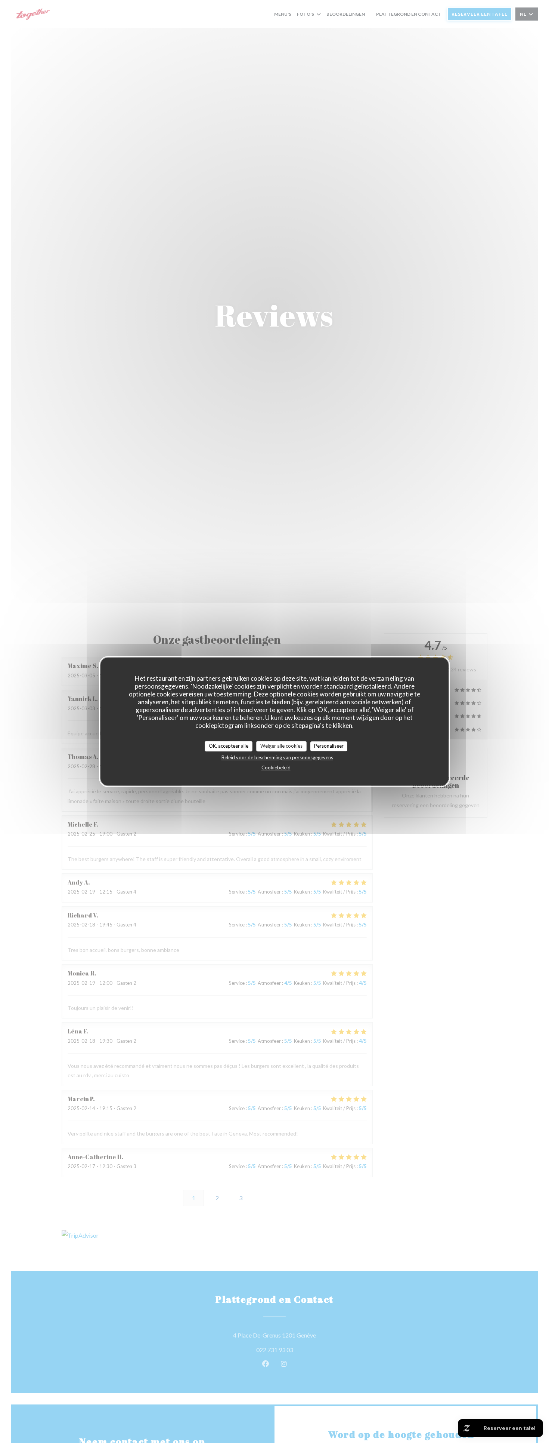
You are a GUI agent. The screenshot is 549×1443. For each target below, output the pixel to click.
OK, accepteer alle (228, 746)
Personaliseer (329, 746)
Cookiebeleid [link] (276, 767)
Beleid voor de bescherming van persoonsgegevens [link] (277, 757)
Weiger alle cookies (281, 746)
